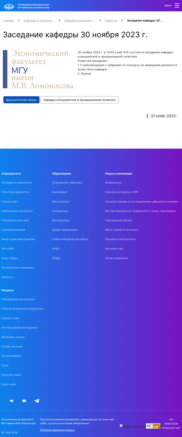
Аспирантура (60, 210)
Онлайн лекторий (12, 346)
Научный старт (114, 248)
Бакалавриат (60, 191)
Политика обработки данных (57, 429)
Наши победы (9, 258)
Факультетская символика (17, 267)
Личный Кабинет (11, 355)
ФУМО (56, 248)
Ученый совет (9, 201)
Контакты (7, 276)
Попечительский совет (15, 220)
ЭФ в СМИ (7, 248)
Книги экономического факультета (22, 308)
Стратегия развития (13, 229)
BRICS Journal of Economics (121, 229)
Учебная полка (10, 318)
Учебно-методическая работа (70, 239)
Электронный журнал (118, 220)
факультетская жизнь (21, 100)
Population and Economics (120, 239)
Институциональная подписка (19, 327)
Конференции (113, 182)
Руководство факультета (16, 182)
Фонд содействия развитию (18, 239)
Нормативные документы (17, 210)
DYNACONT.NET (171, 428)
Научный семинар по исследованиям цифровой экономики (141, 201)
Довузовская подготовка (67, 182)
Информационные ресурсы (18, 299)
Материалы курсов (13, 336)
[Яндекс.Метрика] (133, 426)
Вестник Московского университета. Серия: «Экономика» (140, 210)
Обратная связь (11, 374)
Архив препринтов (116, 258)
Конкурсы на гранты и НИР (121, 191)
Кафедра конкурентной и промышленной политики (79, 100)
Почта (5, 365)
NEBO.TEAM (171, 423)
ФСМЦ (56, 258)
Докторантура (60, 220)
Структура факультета (15, 191)
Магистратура (60, 201)
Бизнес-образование (64, 229)
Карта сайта (8, 384)
